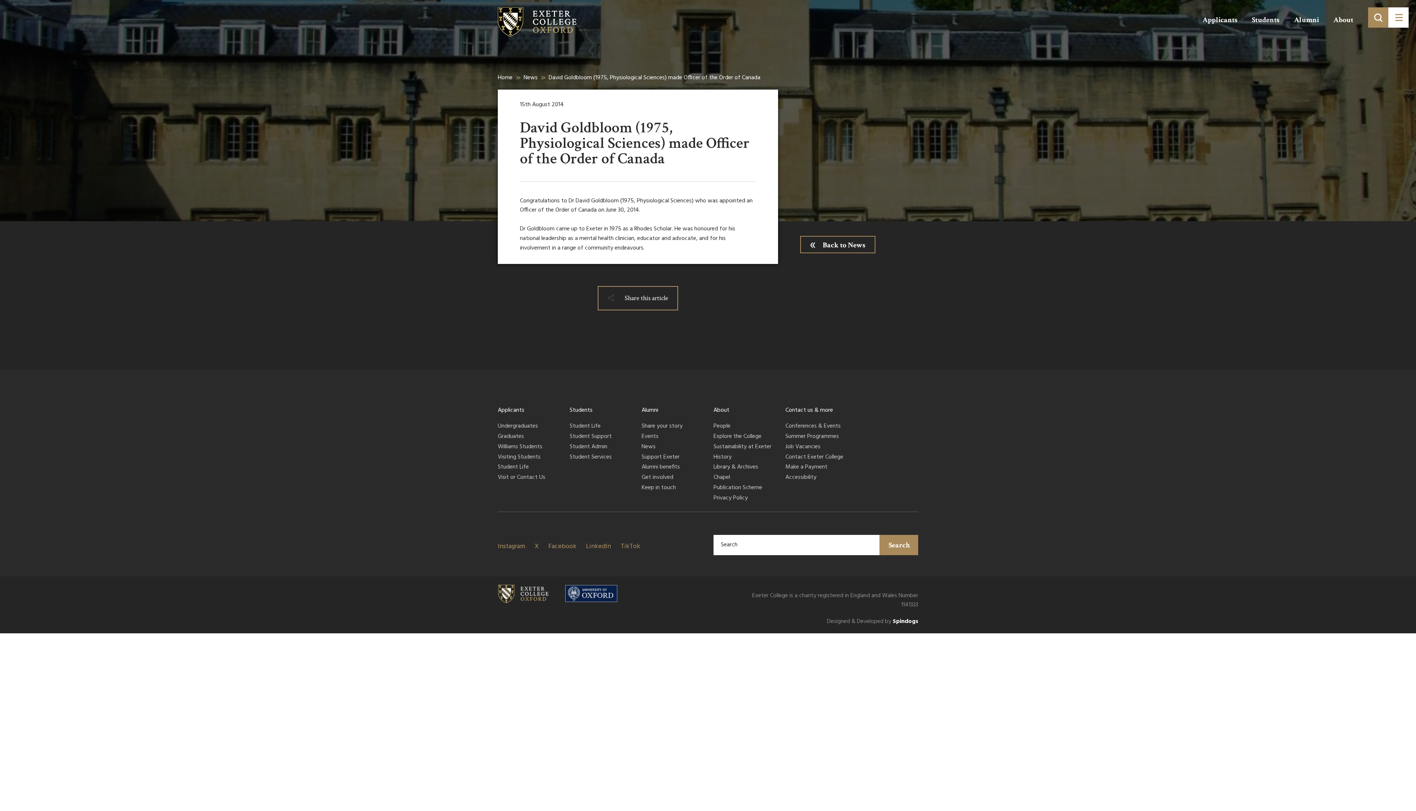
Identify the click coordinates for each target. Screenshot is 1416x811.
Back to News (844, 245)
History (723, 457)
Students (1266, 20)
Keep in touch (659, 488)
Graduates (511, 436)
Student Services (591, 457)
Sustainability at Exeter (742, 447)
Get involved (657, 477)
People (722, 426)
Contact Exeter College (814, 457)
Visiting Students (519, 457)
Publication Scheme (738, 488)
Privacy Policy (731, 498)
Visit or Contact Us (521, 477)
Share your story (662, 426)
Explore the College (737, 436)
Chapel (722, 477)
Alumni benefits (661, 467)
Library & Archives (736, 467)
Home (505, 78)
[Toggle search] (1378, 17)
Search (899, 545)
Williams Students (520, 447)
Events (650, 436)
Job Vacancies (802, 447)
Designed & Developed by (872, 621)
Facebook (562, 546)
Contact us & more (809, 410)
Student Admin (588, 447)
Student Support (591, 436)
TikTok (630, 546)
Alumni (1306, 20)
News (531, 78)
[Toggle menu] (1398, 17)
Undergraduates (518, 426)
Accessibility (800, 477)
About (1343, 20)
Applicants (1220, 20)
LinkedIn (598, 546)
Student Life (513, 467)
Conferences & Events (813, 426)
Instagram (511, 546)
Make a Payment (806, 467)
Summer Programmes (812, 436)
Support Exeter (661, 457)
